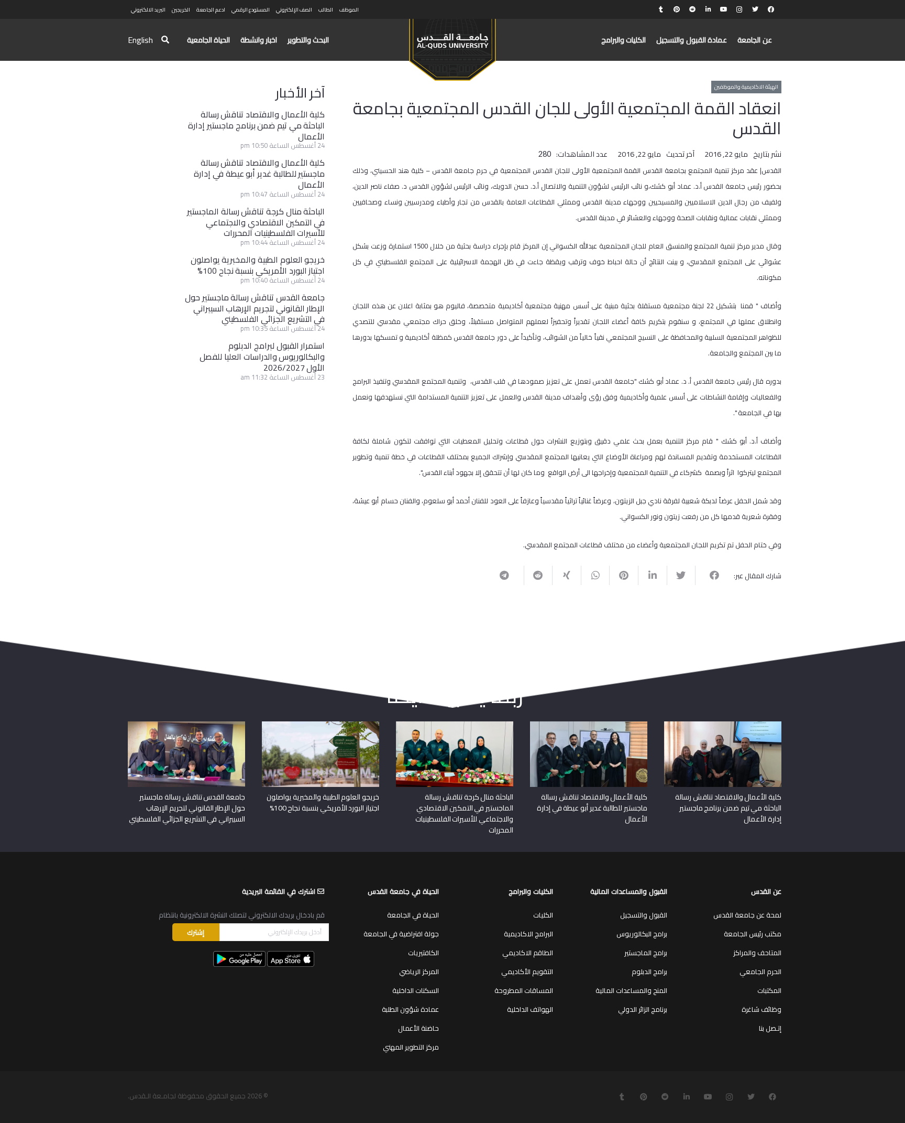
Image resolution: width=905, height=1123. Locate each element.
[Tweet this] (681, 575)
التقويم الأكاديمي (527, 971)
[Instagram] (739, 9)
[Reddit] (692, 9)
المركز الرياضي (419, 971)
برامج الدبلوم (649, 971)
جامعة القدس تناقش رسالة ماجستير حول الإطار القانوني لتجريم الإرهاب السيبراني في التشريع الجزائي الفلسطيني (255, 308)
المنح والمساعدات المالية (631, 990)
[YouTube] (724, 9)
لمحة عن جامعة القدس (747, 915)
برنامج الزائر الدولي (642, 1009)
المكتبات (769, 990)
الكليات (543, 915)
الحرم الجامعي (760, 971)
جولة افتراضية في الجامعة (401, 933)
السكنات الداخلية (415, 990)
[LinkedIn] (708, 9)
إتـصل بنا (770, 1028)
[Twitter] (755, 9)
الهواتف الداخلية (530, 1009)
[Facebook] (771, 9)
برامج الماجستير (645, 952)
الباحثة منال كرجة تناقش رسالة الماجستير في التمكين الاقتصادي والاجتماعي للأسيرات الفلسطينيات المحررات (256, 222)
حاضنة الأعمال (418, 1028)
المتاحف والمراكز (757, 952)
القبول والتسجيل (643, 915)
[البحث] (165, 40)
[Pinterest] (676, 9)
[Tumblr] (661, 9)
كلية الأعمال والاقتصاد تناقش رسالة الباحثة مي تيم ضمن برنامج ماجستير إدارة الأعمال (256, 125)
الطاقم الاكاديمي (527, 952)
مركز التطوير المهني (411, 1047)
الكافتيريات (423, 952)
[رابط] (452, 45)
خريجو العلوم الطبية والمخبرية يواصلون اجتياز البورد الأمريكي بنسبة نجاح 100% (258, 265)
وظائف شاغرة (761, 1009)
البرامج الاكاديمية (528, 933)
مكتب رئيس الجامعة (752, 933)
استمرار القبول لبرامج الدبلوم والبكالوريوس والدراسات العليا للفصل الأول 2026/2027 (262, 356)
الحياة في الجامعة (413, 915)
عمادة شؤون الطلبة (410, 1009)
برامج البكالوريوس (641, 933)
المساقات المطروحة (523, 990)
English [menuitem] (140, 40)
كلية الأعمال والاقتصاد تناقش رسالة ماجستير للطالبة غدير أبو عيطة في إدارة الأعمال (259, 173)
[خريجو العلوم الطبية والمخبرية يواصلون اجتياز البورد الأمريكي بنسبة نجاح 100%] (320, 725)
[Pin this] (623, 575)
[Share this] (709, 575)
